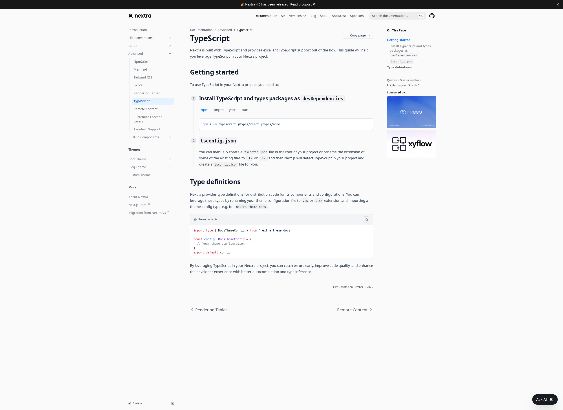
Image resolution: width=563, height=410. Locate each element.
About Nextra (138, 197)
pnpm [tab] (219, 109)
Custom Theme (139, 175)
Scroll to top (394, 161)
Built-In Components (143, 137)
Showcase (339, 16)
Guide (132, 46)
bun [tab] (245, 109)
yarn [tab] (232, 109)
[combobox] (397, 16)
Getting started (398, 40)
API (283, 16)
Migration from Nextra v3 (147, 213)
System (137, 403)
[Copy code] (366, 123)
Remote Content (145, 109)
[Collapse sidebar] (173, 403)
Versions (295, 16)
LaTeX (138, 85)
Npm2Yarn (141, 61)
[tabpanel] (286, 124)
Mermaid (140, 69)
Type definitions (399, 67)
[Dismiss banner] (557, 4)
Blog (313, 16)
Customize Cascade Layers (148, 119)
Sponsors (357, 16)
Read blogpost (301, 4)
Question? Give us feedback (404, 80)
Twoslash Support (147, 129)
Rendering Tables (147, 93)
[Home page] (139, 16)
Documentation (266, 16)
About (324, 16)
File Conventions (140, 38)
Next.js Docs (137, 205)
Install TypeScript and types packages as (410, 50)
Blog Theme (137, 167)
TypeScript (142, 101)
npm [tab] (204, 109)
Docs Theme (137, 159)
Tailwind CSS (143, 77)
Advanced (135, 53)
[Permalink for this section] (242, 72)
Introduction (137, 30)
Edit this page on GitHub (402, 85)
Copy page (358, 35)
